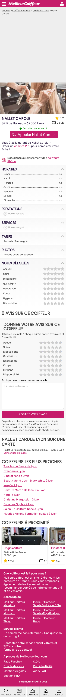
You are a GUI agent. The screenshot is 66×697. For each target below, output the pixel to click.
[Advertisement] (33, 50)
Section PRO (12, 675)
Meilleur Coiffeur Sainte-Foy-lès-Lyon (46, 611)
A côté (46, 695)
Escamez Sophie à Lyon (19, 504)
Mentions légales (15, 671)
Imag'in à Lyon (13, 485)
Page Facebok (13, 661)
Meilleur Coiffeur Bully (44, 619)
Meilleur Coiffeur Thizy (14, 619)
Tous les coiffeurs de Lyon (20, 466)
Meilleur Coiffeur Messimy (14, 603)
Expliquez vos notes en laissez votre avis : (25, 380)
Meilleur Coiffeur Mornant (14, 611)
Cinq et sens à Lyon (16, 476)
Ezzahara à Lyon (14, 471)
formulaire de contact (18, 649)
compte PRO (22, 146)
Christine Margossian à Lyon (22, 499)
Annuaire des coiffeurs (24, 3)
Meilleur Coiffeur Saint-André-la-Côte (47, 603)
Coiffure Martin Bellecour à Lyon (25, 490)
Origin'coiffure (13, 548)
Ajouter (59, 695)
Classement (32, 695)
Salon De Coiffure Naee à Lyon (23, 509)
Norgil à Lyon (12, 494)
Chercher (6, 695)
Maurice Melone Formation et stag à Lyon (30, 513)
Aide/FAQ (39, 671)
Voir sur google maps (15, 452)
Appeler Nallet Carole (36, 134)
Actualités (19, 695)
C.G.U (36, 661)
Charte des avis (50, 430)
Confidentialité (42, 666)
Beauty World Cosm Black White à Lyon (29, 480)
